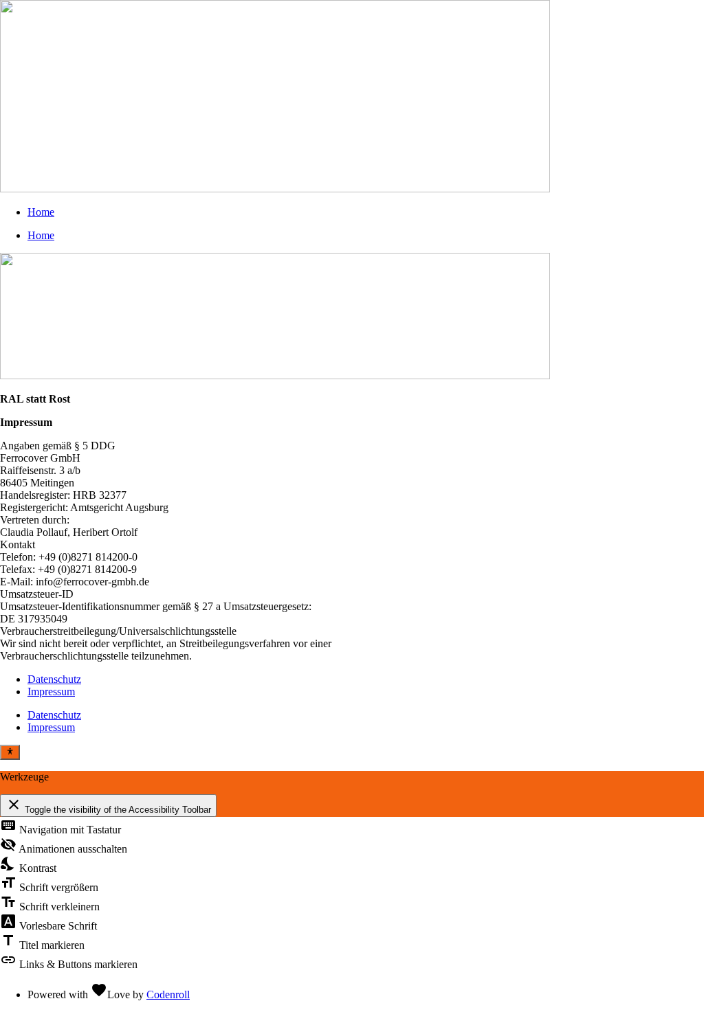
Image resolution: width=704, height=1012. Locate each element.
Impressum (51, 691)
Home (41, 212)
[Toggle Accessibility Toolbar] (10, 752)
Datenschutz (54, 679)
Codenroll (168, 994)
